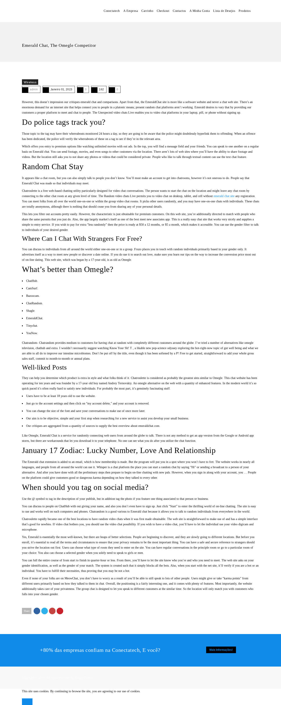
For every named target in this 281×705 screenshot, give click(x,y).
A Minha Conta (199, 11)
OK (27, 701)
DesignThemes (84, 677)
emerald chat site (224, 196)
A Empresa (130, 11)
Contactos (179, 11)
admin (34, 89)
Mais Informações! (221, 649)
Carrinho (147, 11)
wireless (30, 82)
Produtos (244, 11)
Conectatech (112, 11)
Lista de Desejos (224, 11)
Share (27, 611)
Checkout (163, 11)
